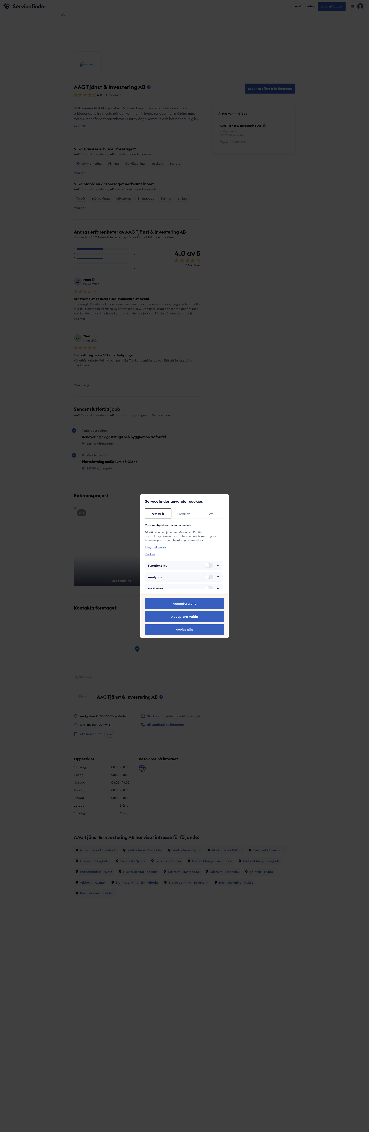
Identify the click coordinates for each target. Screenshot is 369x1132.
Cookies (150, 554)
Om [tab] (211, 513)
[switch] (209, 565)
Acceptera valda (184, 616)
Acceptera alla (185, 603)
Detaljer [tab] (184, 513)
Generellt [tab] (158, 513)
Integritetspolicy (155, 547)
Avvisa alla (184, 629)
